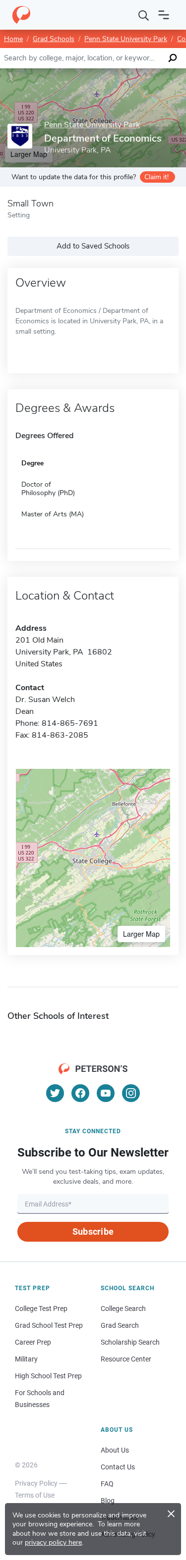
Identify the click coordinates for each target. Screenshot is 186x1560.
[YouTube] (106, 1093)
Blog (108, 1501)
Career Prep (33, 1342)
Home (13, 39)
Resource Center (126, 1359)
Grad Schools (53, 39)
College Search (123, 1308)
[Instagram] (131, 1093)
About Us (115, 1450)
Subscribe (93, 1231)
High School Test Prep (48, 1376)
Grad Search (120, 1325)
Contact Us (118, 1467)
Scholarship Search (130, 1342)
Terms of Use (35, 1495)
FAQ (107, 1484)
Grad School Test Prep (49, 1325)
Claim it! (156, 177)
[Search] (144, 14)
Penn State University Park (125, 39)
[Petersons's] (21, 15)
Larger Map (141, 934)
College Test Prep (41, 1308)
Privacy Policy (36, 1483)
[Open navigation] (164, 14)
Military (26, 1359)
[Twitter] (55, 1093)
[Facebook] (80, 1093)
